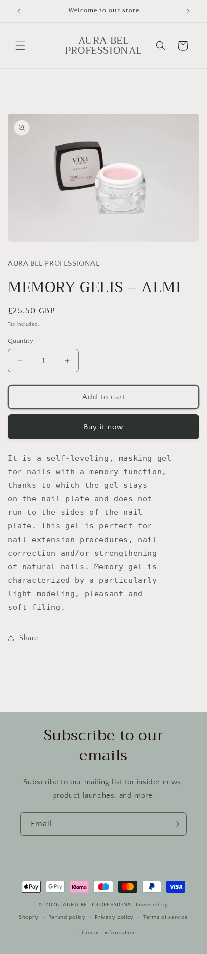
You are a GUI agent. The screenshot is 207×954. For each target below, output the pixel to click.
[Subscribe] (175, 824)
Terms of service (165, 917)
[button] (20, 46)
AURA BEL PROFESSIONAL (98, 905)
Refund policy (67, 917)
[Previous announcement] (19, 11)
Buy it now (103, 426)
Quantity (20, 340)
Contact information (108, 933)
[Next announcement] (188, 11)
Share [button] (28, 638)
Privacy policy (114, 917)
